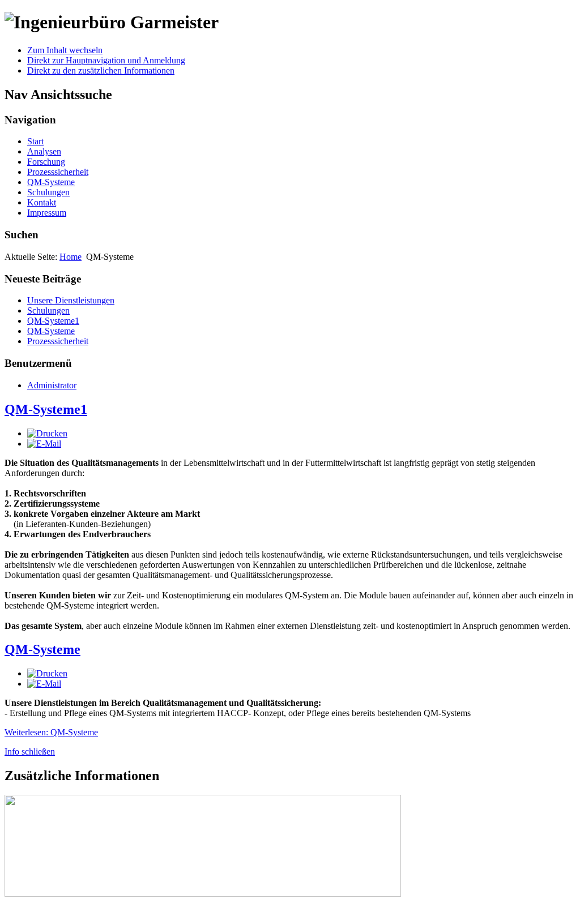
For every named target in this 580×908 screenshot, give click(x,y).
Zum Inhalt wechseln (65, 50)
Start (35, 141)
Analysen (44, 151)
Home (70, 257)
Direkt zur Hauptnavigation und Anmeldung (106, 60)
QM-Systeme (51, 182)
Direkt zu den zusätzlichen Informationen (100, 70)
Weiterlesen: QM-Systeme (51, 732)
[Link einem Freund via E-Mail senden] (44, 443)
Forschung (46, 161)
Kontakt (41, 202)
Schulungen (48, 192)
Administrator (51, 385)
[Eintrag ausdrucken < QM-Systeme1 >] (47, 433)
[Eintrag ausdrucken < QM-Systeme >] (47, 673)
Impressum (46, 212)
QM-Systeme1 (46, 409)
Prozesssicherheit (57, 172)
